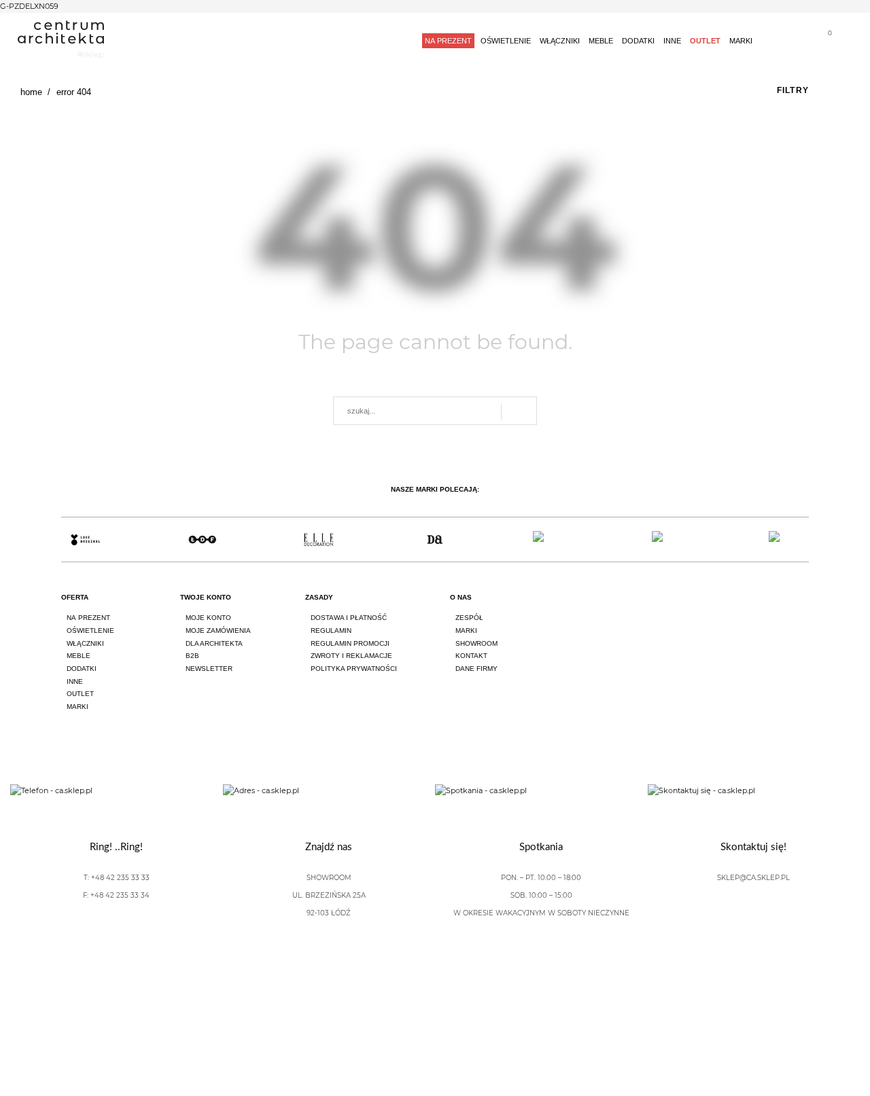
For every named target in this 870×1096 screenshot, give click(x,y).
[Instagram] (765, 610)
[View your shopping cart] (825, 42)
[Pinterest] (803, 610)
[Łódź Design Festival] (201, 539)
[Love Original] (85, 539)
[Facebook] (727, 610)
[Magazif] (668, 539)
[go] (519, 411)
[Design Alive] (435, 539)
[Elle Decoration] (318, 539)
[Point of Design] (785, 539)
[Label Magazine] (551, 539)
